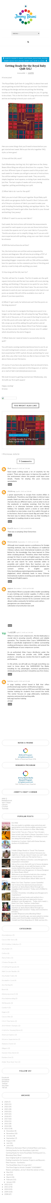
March (8, 1177)
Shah (9, 468)
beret (4, 989)
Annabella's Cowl (8, 980)
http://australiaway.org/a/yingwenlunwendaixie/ (25, 571)
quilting (37, 58)
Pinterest (5, 1081)
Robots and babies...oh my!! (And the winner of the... (25, 1170)
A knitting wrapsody (9, 967)
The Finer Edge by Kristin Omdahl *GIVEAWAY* (24, 1167)
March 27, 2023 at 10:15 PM (22, 528)
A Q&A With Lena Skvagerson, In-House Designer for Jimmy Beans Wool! (30, 871)
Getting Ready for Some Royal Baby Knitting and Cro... (26, 1153)
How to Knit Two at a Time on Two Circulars (28, 832)
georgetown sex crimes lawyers (19, 603)
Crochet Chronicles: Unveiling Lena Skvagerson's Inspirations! (30, 894)
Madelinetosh (7, 800)
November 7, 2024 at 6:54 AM (24, 588)
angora (4, 1012)
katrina (10, 681)
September (10, 1138)
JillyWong (11, 491)
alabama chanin (7, 1044)
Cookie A (5, 1007)
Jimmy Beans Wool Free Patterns (30, 326)
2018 (6, 1116)
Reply (10, 484)
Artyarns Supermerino (10, 1039)
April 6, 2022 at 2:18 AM (23, 491)
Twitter (4, 1083)
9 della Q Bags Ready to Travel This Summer (28, 850)
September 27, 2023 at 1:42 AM (28, 542)
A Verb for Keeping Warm (11, 1030)
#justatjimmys (7, 935)
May (8, 1172)
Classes (5, 805)
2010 (6, 1189)
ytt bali (10, 701)
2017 (6, 1119)
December (10, 1131)
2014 (6, 1126)
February (9, 1179)
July (8, 1143)
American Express (8, 1035)
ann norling (6, 985)
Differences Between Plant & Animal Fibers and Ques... (26, 1148)
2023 (6, 1104)
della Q (4, 798)
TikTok (4, 1087)
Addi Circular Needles (9, 971)
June (8, 1145)
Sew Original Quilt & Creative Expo (19, 1158)
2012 (6, 1184)
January (9, 1182)
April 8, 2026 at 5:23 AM (22, 681)
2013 (6, 1128)
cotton (4, 953)
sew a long (39, 61)
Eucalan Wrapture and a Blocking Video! (26, 914)
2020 (6, 1111)
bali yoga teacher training (16, 698)
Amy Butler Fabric (8, 976)
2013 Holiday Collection (10, 944)
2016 (6, 1121)
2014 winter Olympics (10, 1026)
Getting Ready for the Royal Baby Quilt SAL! (23, 440)
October (9, 1136)
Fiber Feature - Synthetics (15, 1162)
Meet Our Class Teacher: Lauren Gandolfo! (28, 882)
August (9, 1141)
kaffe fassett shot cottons (18, 58)
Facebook (5, 1077)
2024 (6, 1102)
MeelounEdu (12, 542)
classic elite (6, 1017)
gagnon (10, 588)
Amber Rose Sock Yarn (10, 1062)
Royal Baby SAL (26, 61)
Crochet (5, 806)
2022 (6, 1107)
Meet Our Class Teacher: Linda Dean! (25, 903)
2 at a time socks (8, 1021)
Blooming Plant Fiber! (14, 1155)
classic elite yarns (8, 940)
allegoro (5, 1048)
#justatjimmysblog (8, 998)
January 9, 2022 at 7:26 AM (21, 468)
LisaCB (10, 528)
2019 (6, 1114)
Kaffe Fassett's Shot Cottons (32, 200)
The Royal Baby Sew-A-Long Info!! (19, 1165)
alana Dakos (6, 958)
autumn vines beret (9, 1053)
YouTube (5, 1085)
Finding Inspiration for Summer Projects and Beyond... (25, 1160)
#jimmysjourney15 (9, 994)
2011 (6, 1187)
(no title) (15, 823)
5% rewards (6, 1003)
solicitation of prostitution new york (20, 606)
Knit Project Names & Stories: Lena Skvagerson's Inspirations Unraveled (30, 861)
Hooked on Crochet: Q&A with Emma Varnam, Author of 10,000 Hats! (29, 842)
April (8, 1175)
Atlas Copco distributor (31, 652)
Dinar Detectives (30, 532)
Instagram (5, 1079)
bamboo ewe (6, 1057)
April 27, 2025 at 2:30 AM (24, 632)
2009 (6, 1192)
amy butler (6, 949)
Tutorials (5, 808)
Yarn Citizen (6, 802)
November (10, 1133)
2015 (6, 1124)
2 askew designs (8, 962)
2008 (6, 1194)
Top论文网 (11, 632)
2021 (6, 1109)
